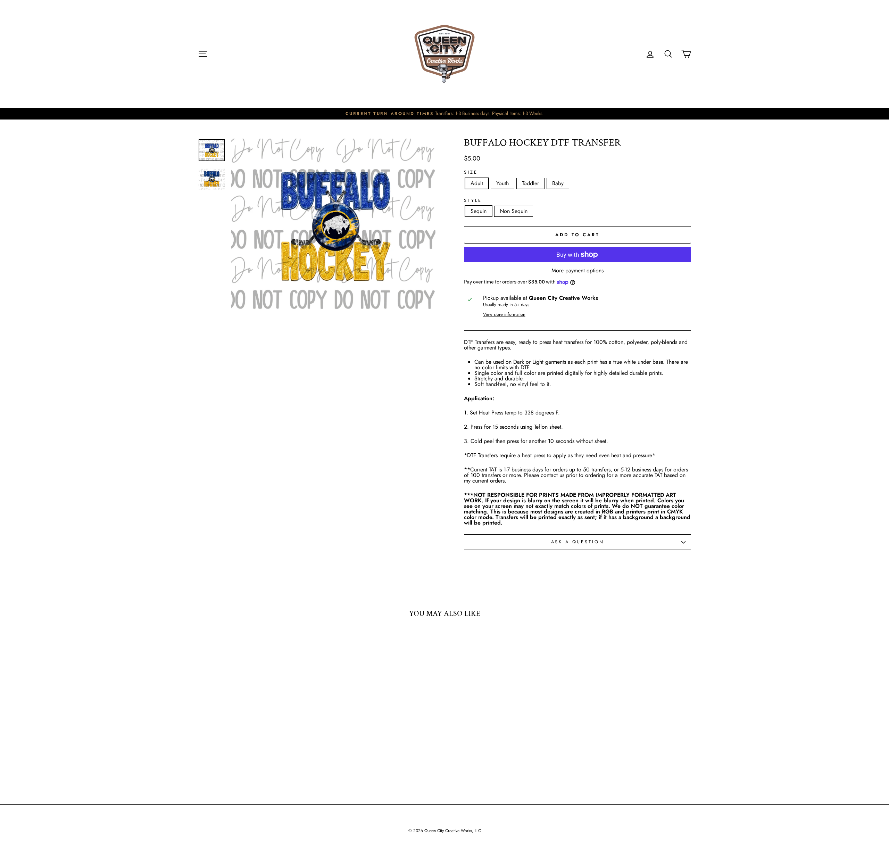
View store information (504, 314)
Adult (477, 183)
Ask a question (577, 541)
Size (470, 172)
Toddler (530, 183)
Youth (502, 183)
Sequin (479, 211)
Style (473, 200)
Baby (558, 183)
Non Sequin (513, 211)
